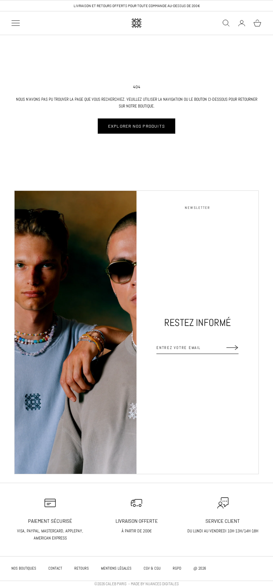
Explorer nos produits (136, 125)
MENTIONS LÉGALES (116, 568)
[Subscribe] (232, 347)
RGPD (177, 568)
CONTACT (55, 568)
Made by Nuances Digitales (154, 584)
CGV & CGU (152, 568)
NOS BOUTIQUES (23, 568)
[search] (226, 23)
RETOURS (81, 568)
